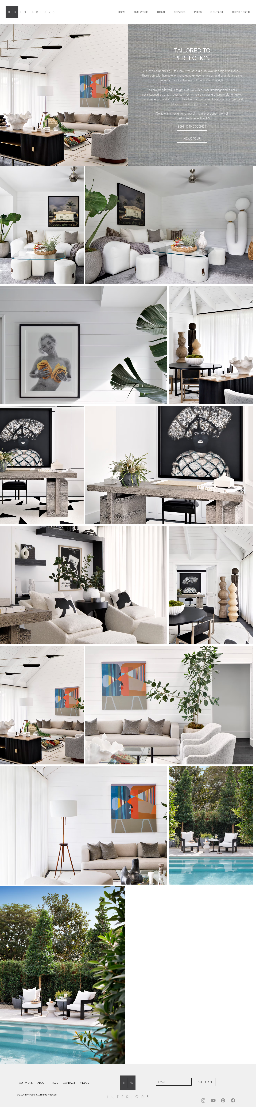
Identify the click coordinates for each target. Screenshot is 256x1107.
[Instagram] (203, 1100)
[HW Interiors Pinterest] (223, 1100)
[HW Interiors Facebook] (233, 1100)
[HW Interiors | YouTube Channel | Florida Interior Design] (213, 1100)
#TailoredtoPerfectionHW (194, 118)
